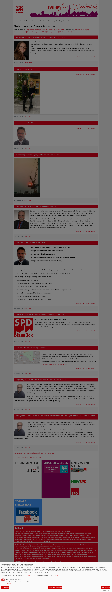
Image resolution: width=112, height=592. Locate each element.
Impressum (55, 575)
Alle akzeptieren (106, 587)
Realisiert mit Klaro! (106, 590)
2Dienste (8, 583)
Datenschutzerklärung (30, 575)
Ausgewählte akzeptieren (55, 587)
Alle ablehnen (5, 587)
